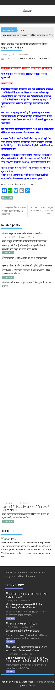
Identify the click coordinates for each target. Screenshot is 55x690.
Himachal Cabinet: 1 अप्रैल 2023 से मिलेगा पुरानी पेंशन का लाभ (41, 210)
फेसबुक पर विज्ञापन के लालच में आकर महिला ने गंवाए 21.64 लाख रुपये (14, 211)
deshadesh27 (24, 54)
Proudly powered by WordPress (17, 681)
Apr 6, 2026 (12, 600)
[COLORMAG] (8, 538)
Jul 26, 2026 (8, 261)
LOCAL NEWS (7, 198)
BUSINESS (10, 618)
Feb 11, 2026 (12, 654)
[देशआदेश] (4, 18)
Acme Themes (29, 685)
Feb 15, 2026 (12, 627)
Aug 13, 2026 (9, 237)
